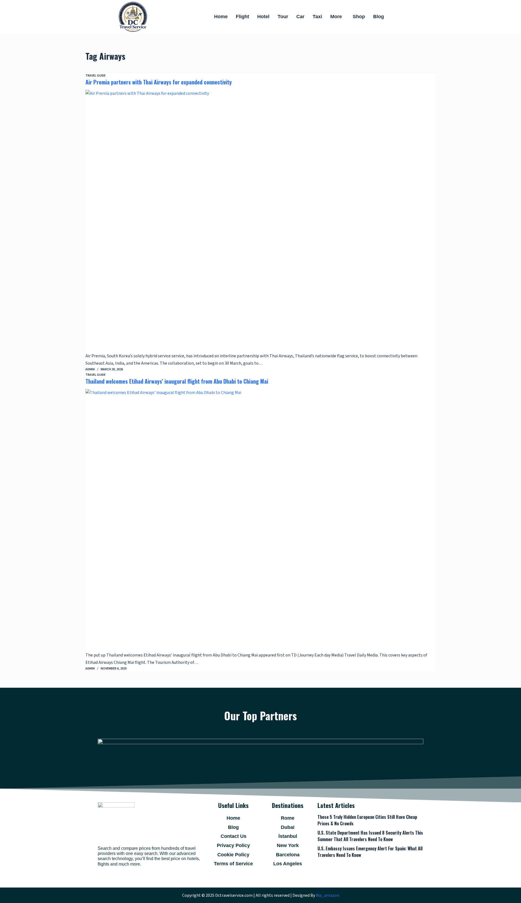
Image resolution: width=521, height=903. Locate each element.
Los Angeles (287, 863)
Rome (287, 818)
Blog (378, 16)
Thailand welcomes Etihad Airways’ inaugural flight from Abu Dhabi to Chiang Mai (176, 381)
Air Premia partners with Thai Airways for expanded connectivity (158, 82)
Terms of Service (233, 863)
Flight (242, 16)
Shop (359, 16)
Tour (283, 16)
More (336, 16)
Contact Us (233, 836)
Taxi (317, 16)
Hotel (263, 16)
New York (288, 845)
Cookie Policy (233, 854)
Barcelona (288, 854)
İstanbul (287, 836)
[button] (337, 16)
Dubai (287, 827)
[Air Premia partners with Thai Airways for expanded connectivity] (260, 221)
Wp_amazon (327, 895)
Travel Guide (95, 75)
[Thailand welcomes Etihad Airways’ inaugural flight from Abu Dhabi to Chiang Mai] (260, 520)
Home (221, 16)
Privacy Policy (233, 845)
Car (300, 16)
